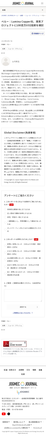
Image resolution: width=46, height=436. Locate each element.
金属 (3, 10)
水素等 (21, 370)
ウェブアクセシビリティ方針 (22, 425)
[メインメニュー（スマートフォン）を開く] (42, 3)
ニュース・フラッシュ (32, 15)
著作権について (19, 422)
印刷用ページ (39, 33)
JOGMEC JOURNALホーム (9, 15)
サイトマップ (37, 428)
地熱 (34, 370)
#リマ (3, 53)
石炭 (23, 374)
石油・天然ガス (10, 370)
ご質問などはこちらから (22, 313)
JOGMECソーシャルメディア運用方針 (17, 428)
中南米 (3, 44)
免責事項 (6, 422)
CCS (28, 370)
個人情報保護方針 (35, 422)
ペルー (8, 44)
